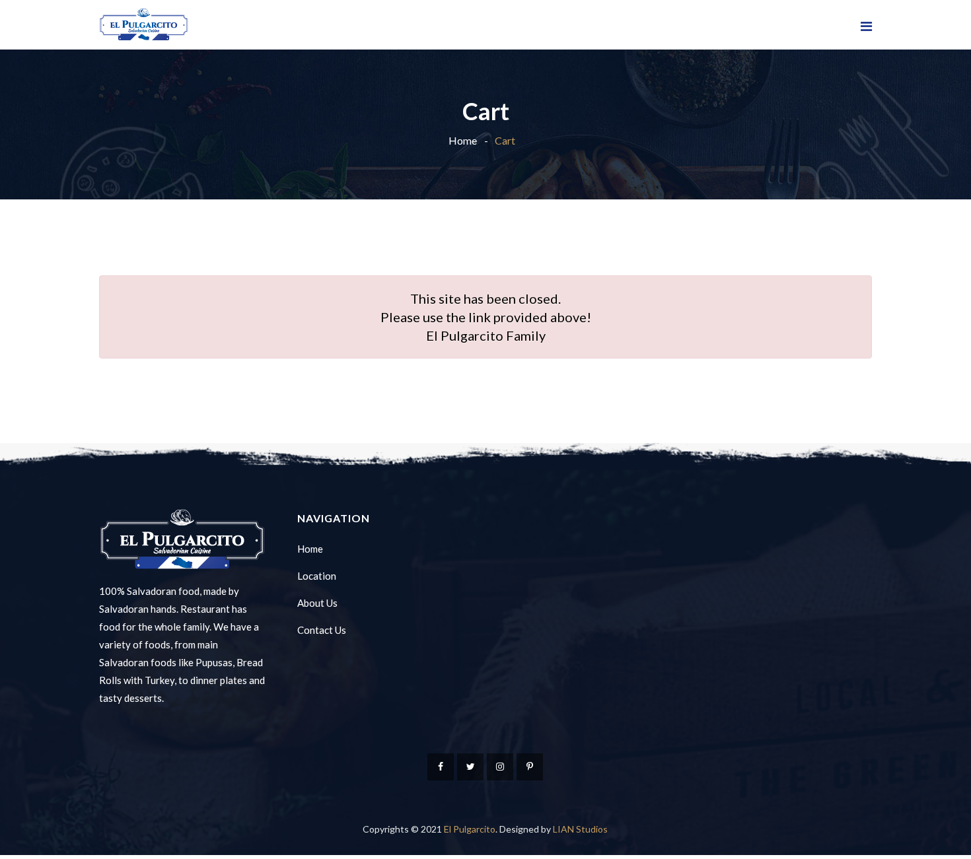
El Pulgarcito (469, 829)
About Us (317, 603)
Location (316, 576)
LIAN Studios (580, 829)
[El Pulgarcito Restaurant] (143, 24)
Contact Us (321, 630)
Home (463, 140)
